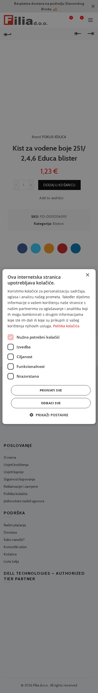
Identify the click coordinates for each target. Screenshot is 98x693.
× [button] (87, 275)
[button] (49, 415)
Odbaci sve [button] (51, 403)
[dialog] (49, 346)
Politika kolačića (66, 326)
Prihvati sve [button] (51, 390)
